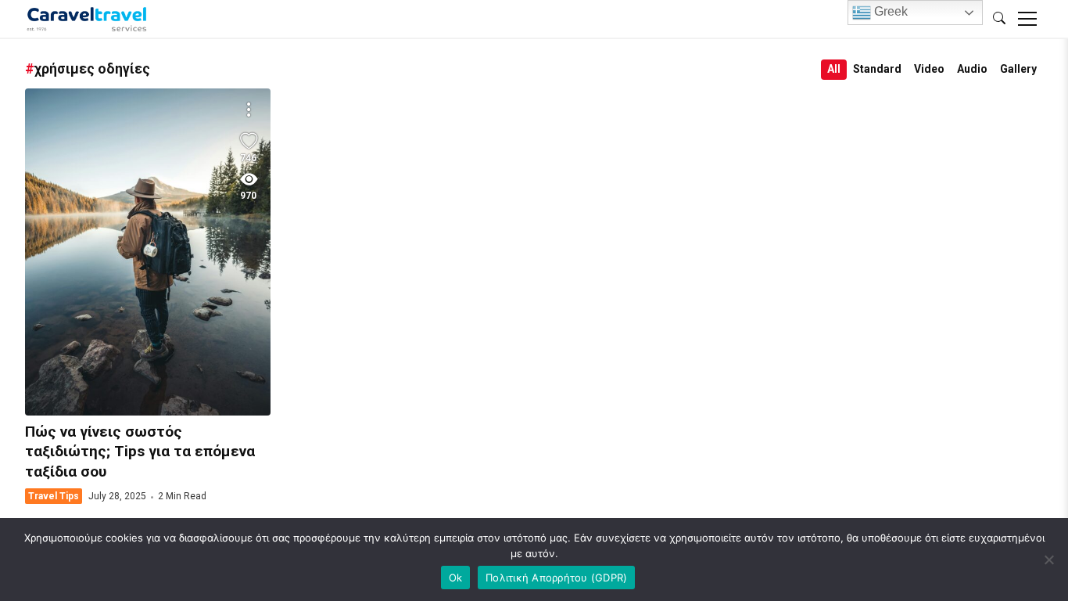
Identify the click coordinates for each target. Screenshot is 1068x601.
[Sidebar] (1027, 18)
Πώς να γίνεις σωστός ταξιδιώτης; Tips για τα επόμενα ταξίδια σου (148, 252)
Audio (972, 69)
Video (929, 69)
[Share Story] (248, 110)
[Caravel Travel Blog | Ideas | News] (87, 18)
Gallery (1018, 69)
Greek (889, 11)
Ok (456, 577)
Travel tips (53, 496)
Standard (877, 69)
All (833, 69)
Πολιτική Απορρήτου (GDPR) (556, 577)
